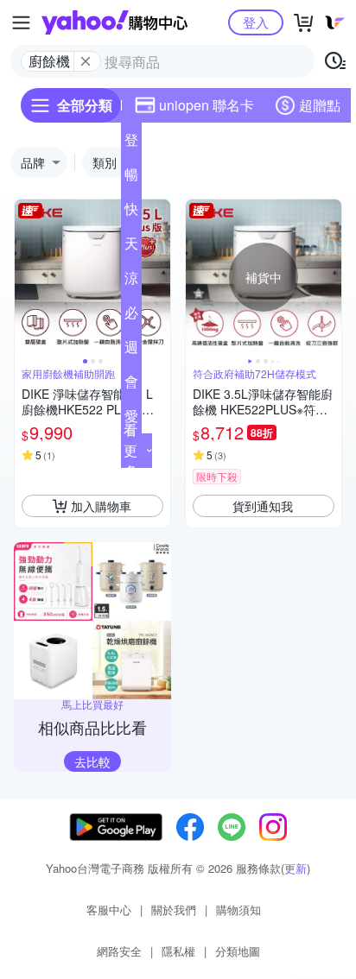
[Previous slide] (26, 277)
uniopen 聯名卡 (206, 105)
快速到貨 (131, 212)
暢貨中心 (131, 178)
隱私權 (178, 951)
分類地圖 (237, 951)
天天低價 (131, 247)
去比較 (92, 761)
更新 (295, 868)
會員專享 (131, 385)
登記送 (131, 143)
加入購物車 (101, 506)
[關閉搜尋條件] (85, 61)
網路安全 (119, 951)
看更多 (130, 450)
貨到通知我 (262, 506)
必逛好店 (131, 316)
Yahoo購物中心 (114, 22)
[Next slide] (159, 277)
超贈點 (319, 105)
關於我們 (173, 909)
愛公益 (131, 419)
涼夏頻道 (131, 281)
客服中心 (108, 909)
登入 (256, 22)
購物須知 (238, 909)
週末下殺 (131, 350)
